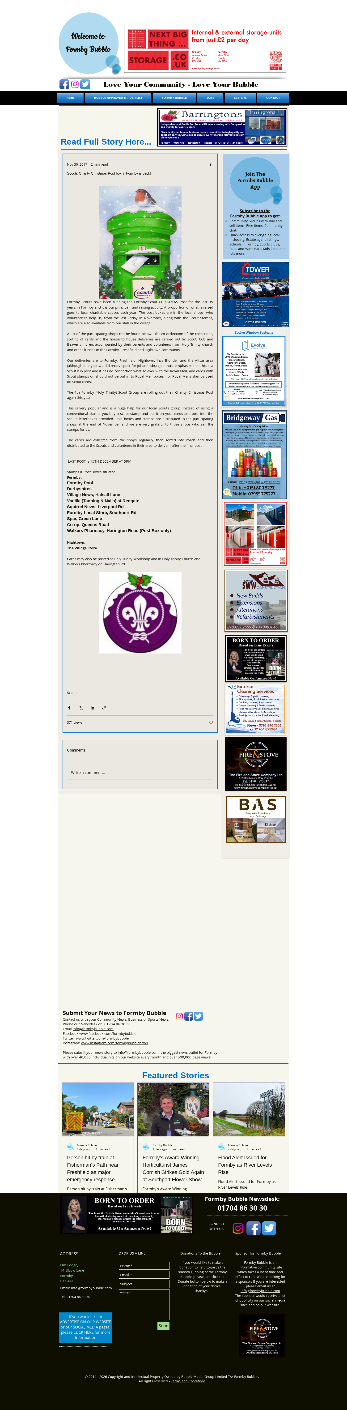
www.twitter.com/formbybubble (102, 1038)
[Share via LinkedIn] (92, 707)
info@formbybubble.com (93, 1028)
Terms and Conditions (188, 1381)
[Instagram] (75, 84)
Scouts (72, 692)
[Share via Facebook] (69, 707)
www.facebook (91, 1033)
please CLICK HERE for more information (85, 1335)
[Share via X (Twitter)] (81, 707)
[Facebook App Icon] (64, 84)
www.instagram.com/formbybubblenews (114, 1042)
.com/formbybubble (119, 1033)
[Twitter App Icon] (85, 84)
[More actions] (210, 164)
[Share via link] (104, 707)
